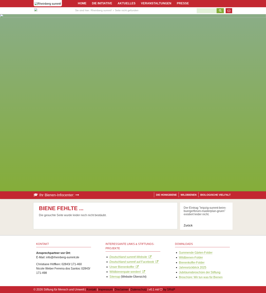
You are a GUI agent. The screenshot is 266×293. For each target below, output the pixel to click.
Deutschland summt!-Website (129, 256)
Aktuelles (127, 3)
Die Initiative (102, 3)
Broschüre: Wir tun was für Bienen (201, 277)
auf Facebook (132, 261)
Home (82, 3)
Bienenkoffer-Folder (191, 262)
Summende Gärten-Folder (195, 252)
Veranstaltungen (156, 3)
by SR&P (169, 289)
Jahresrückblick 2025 (192, 267)
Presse (183, 3)
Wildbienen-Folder (191, 257)
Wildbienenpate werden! (125, 271)
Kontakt (91, 289)
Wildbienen (189, 194)
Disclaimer (121, 289)
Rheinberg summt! (101, 10)
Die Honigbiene (166, 194)
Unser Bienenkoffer (122, 266)
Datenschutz (139, 289)
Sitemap (114, 276)
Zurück (188, 225)
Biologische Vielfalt (215, 194)
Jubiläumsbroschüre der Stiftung (199, 272)
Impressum (105, 289)
